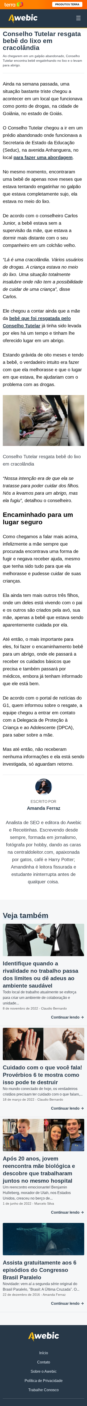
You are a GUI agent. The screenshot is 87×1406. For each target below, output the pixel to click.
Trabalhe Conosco (43, 1390)
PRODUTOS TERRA (67, 4)
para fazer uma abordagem (43, 157)
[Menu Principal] (78, 19)
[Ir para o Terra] (14, 4)
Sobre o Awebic (44, 1371)
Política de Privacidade (44, 1381)
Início (43, 1353)
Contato (43, 1362)
